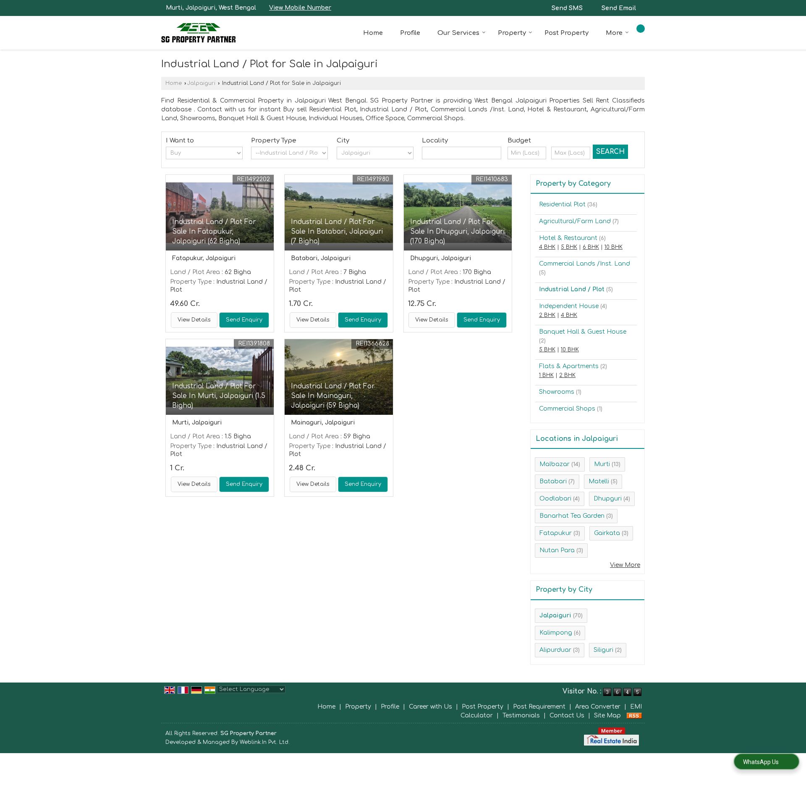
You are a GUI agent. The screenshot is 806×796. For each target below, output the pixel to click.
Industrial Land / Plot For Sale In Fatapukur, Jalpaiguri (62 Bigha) (214, 231)
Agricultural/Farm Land (575, 221)
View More (625, 565)
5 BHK (569, 247)
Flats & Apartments (569, 366)
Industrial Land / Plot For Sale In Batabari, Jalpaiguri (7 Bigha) (337, 231)
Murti (602, 464)
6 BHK (591, 247)
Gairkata (607, 533)
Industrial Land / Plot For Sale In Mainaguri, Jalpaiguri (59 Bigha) (332, 395)
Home (373, 33)
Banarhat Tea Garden (571, 516)
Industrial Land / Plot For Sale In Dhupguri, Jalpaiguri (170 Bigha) (457, 231)
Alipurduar (555, 650)
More (614, 33)
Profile (410, 33)
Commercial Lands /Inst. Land (584, 264)
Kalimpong (555, 633)
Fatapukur (555, 533)
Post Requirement (539, 707)
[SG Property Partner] (198, 32)
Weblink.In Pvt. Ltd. (265, 742)
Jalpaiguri (201, 83)
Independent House (569, 306)
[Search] (640, 28)
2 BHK (547, 315)
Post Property (566, 33)
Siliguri (603, 650)
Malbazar (554, 464)
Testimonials (521, 715)
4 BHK (547, 247)
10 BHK (613, 247)
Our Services (458, 33)
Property (512, 33)
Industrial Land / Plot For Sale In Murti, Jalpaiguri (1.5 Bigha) (218, 395)
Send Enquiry (244, 320)
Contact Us (567, 715)
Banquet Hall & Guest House (582, 332)
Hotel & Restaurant (568, 238)
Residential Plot (562, 204)
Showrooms (556, 392)
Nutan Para (557, 550)
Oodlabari (555, 499)
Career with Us (430, 707)
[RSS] (634, 715)
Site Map (607, 715)
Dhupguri (608, 499)
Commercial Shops (567, 409)
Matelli (599, 481)
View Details (194, 320)
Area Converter (597, 707)
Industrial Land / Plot (571, 289)
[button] (300, 8)
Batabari (553, 481)
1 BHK (546, 375)
